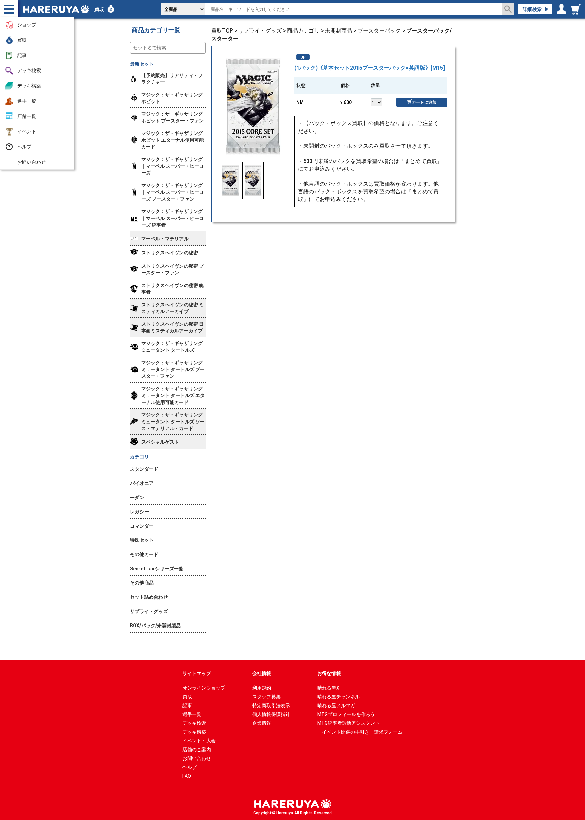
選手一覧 (26, 101)
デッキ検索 (29, 70)
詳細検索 (532, 9)
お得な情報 (329, 673)
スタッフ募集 (266, 696)
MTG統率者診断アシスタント (348, 723)
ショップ (26, 24)
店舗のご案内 (196, 749)
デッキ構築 (29, 85)
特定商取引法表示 (271, 705)
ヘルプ (24, 146)
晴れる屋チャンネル (338, 696)
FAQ (186, 776)
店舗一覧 (26, 116)
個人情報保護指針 (271, 714)
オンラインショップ (203, 688)
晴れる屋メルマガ (336, 705)
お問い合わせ (31, 162)
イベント (26, 131)
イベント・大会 (199, 740)
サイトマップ (196, 673)
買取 (22, 40)
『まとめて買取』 (420, 161)
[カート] (577, 9)
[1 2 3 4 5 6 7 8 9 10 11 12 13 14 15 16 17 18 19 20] (383, 101)
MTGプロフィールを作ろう (346, 714)
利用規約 (261, 688)
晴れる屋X (328, 688)
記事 (22, 55)
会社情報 (261, 673)
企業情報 (261, 723)
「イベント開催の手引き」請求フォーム (360, 732)
